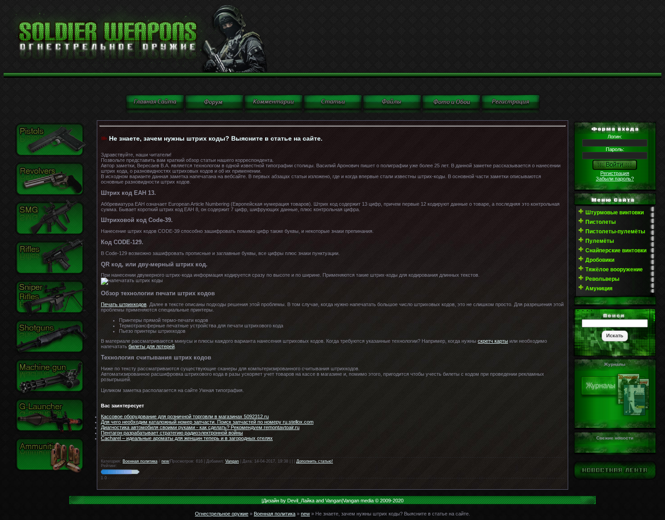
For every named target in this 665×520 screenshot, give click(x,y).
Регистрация (614, 173)
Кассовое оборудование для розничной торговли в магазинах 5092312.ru (185, 416)
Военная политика (140, 461)
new (165, 461)
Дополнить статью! (314, 461)
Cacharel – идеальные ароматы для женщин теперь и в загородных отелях (187, 438)
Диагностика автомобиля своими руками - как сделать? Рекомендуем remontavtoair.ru (200, 427)
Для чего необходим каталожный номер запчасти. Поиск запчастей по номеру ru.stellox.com (207, 422)
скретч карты (493, 341)
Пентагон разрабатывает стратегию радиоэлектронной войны (172, 432)
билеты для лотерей (151, 346)
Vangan (232, 461)
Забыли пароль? (615, 178)
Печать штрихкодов (124, 304)
